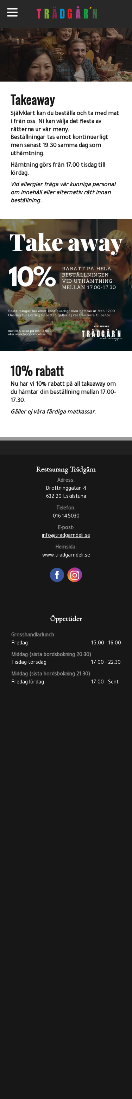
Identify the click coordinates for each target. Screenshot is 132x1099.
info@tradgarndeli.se (66, 536)
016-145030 (66, 517)
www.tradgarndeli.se (66, 556)
